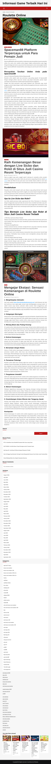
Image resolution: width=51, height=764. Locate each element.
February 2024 (7, 545)
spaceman (9, 47)
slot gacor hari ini (7, 639)
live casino (6, 159)
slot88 (5, 647)
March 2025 (6, 513)
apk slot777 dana (7, 565)
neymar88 (6, 592)
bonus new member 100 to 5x (10, 575)
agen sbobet (5, 699)
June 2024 (6, 535)
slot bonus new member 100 (10, 624)
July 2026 (6, 477)
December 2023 (7, 549)
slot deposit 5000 (6, 672)
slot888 (5, 649)
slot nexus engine (6, 718)
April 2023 (6, 554)
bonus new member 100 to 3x (10, 572)
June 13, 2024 (14, 297)
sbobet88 (6, 602)
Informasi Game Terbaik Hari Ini (25, 3)
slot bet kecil (6, 615)
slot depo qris (5, 725)
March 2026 (6, 487)
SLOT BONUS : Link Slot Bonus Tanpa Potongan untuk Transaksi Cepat (19, 446)
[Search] (47, 8)
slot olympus (5, 705)
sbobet (5, 597)
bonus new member (8, 568)
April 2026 (6, 484)
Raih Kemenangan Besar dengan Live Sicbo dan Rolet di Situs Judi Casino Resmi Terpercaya (23, 167)
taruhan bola (6, 664)
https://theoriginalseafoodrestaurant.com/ (24, 302)
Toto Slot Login (7, 667)
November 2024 (7, 523)
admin (6, 59)
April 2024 (6, 540)
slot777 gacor (6, 703)
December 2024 (7, 520)
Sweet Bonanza (7, 662)
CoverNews (29, 762)
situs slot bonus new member (10, 605)
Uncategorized (7, 669)
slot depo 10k (7, 629)
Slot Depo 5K (6, 634)
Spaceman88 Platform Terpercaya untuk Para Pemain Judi (21, 53)
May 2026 (6, 482)
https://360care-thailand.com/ (9, 716)
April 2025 (6, 511)
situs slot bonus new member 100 (11, 607)
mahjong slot (6, 587)
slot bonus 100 (7, 619)
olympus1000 (6, 595)
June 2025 (6, 506)
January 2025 (6, 518)
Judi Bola (5, 580)
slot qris (5, 642)
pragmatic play (6, 721)
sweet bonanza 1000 (7, 689)
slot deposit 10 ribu (7, 714)
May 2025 (6, 508)
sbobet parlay (7, 600)
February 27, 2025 (12, 175)
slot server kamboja (7, 712)
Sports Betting (7, 659)
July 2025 (6, 504)
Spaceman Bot (7, 654)
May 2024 (6, 537)
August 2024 (6, 530)
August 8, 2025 (11, 59)
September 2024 (7, 528)
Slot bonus (5, 723)
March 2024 (6, 542)
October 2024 (7, 525)
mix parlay (6, 590)
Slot (4, 610)
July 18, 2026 (25, 750)
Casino (6, 47)
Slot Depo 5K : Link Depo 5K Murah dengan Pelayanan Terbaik (17, 450)
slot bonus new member (9, 622)
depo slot (5, 683)
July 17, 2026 (35, 755)
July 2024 (6, 532)
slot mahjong (5, 696)
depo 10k (5, 675)
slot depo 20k (7, 632)
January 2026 (6, 489)
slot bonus (6, 617)
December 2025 (7, 491)
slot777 (5, 644)
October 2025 (7, 496)
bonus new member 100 (9, 570)
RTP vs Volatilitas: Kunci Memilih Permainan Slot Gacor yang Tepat (18, 442)
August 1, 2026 (7, 751)
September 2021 (7, 557)
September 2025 (7, 499)
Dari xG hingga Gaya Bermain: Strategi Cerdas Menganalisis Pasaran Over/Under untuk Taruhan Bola (25, 454)
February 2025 (7, 516)
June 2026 (6, 479)
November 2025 (7, 494)
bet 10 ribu (5, 710)
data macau (5, 677)
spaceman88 (6, 657)
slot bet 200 (6, 612)
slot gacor (6, 637)
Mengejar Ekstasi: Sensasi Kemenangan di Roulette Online (24, 291)
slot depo (6, 627)
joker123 (5, 701)
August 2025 (6, 501)
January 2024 (6, 547)
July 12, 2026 (44, 750)
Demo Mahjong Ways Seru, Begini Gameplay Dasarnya (15, 458)
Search (5, 428)
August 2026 (6, 475)
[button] (4, 8)
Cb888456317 (7, 297)
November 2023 (7, 552)
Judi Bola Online (7, 582)
